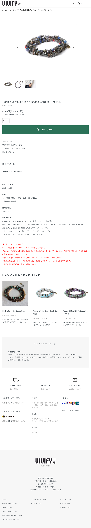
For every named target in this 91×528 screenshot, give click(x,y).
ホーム (4, 10)
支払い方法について (9, 511)
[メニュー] (87, 3)
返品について (7, 141)
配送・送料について (9, 503)
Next (73, 47)
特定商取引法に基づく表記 (12, 145)
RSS (32, 503)
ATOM (38, 503)
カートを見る (65, 503)
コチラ (9, 403)
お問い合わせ (65, 507)
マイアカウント (65, 499)
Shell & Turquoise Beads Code (13, 311)
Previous (17, 47)
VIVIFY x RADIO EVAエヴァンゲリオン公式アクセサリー (36, 10)
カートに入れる (48, 129)
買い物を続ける (8, 152)
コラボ (12, 10)
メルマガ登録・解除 (38, 499)
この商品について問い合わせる (14, 148)
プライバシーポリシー (10, 519)
